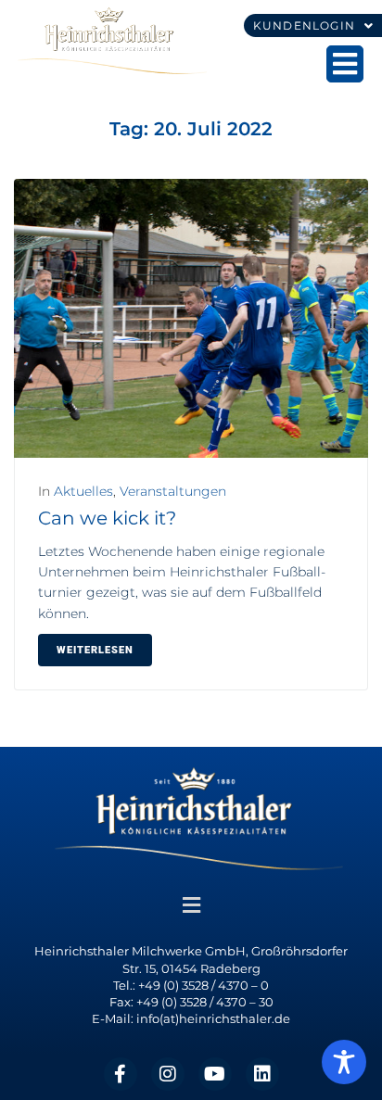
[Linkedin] (262, 1074)
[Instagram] (168, 1074)
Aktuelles (83, 491)
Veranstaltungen (173, 491)
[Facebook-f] (120, 1074)
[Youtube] (215, 1074)
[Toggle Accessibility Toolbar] (344, 1062)
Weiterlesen (95, 650)
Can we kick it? (107, 518)
